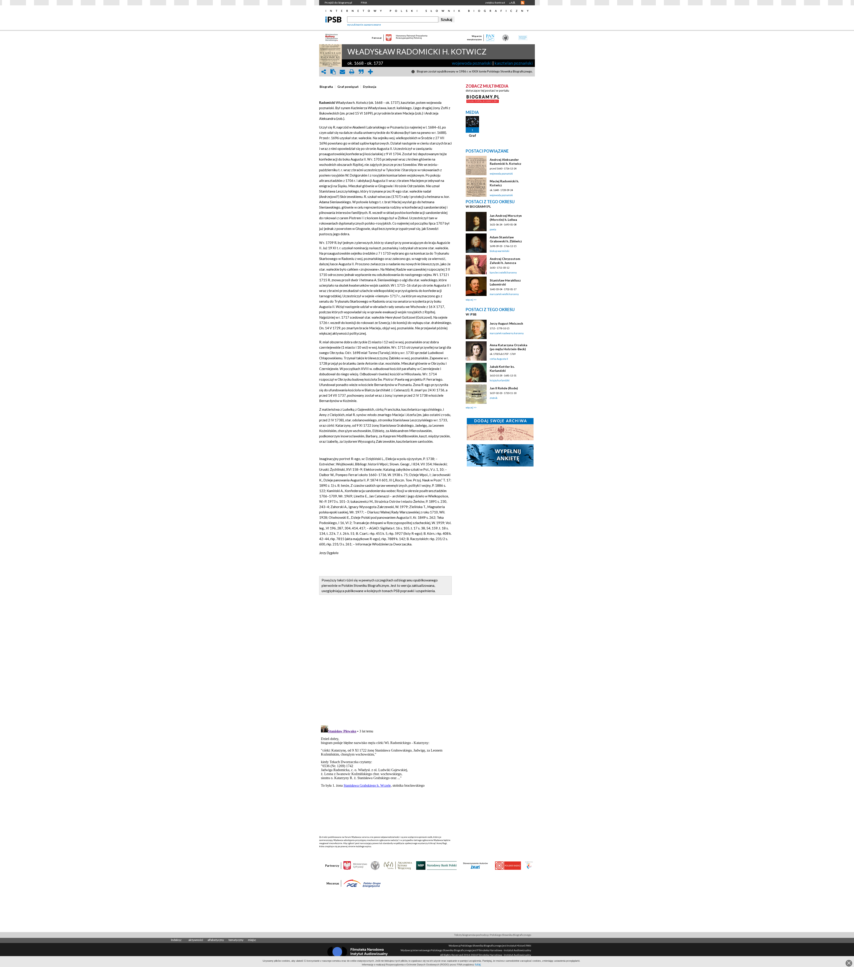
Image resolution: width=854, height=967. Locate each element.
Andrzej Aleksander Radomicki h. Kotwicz (505, 161)
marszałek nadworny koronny (507, 333)
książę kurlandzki (500, 380)
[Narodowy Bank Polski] (436, 865)
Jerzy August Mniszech (506, 323)
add (370, 71)
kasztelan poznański (514, 63)
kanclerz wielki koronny (503, 272)
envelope (342, 71)
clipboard (333, 71)
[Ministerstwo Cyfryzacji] (355, 865)
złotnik (493, 397)
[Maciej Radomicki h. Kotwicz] (476, 187)
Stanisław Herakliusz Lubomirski (505, 282)
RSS (522, 2)
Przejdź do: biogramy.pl (338, 2)
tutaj (478, 964)
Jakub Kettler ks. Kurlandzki (502, 368)
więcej (469, 299)
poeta (493, 229)
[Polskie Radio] (508, 865)
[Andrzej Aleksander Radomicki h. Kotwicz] (476, 165)
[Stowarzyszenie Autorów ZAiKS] (476, 865)
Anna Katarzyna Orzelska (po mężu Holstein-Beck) (508, 347)
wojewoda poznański (471, 63)
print (351, 71)
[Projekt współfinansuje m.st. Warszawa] (529, 865)
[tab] (327, 86)
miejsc (252, 940)
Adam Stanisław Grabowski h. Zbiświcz (506, 239)
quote (361, 71)
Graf (472, 135)
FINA (364, 2)
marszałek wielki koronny (504, 294)
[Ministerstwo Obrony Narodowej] (375, 865)
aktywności (195, 940)
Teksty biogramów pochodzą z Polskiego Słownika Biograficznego (492, 935)
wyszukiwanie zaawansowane (364, 24)
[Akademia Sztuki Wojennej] (397, 865)
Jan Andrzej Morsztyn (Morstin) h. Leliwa (506, 217)
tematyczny (236, 940)
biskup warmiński (499, 250)
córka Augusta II (499, 358)
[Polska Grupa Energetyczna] (362, 883)
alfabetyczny (215, 940)
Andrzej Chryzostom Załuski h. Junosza (505, 261)
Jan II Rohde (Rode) (504, 388)
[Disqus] (385, 664)
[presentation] (326, 86)
